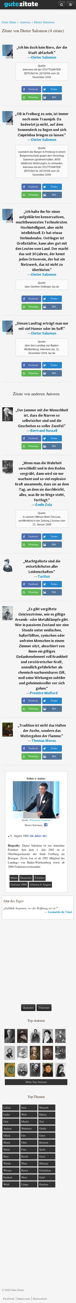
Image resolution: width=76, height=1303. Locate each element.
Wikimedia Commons (39, 820)
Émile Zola (43, 504)
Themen (44, 1007)
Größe (42, 1128)
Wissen (7, 1170)
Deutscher (26, 877)
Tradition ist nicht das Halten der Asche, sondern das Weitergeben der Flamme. (42, 730)
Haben (43, 1114)
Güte (24, 1142)
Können (43, 1142)
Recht (24, 1156)
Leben (7, 1107)
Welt (24, 1114)
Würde (7, 1163)
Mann (14, 877)
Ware (24, 1163)
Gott (5, 1121)
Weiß (6, 1184)
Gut (23, 1135)
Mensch (43, 1107)
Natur (6, 1149)
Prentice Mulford (44, 692)
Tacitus (44, 576)
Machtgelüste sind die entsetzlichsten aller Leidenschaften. (42, 566)
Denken (43, 1184)
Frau (23, 1149)
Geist (42, 1156)
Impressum (24, 1298)
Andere (7, 1128)
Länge (24, 1184)
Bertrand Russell (43, 430)
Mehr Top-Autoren (36, 1082)
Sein (23, 1107)
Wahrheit (26, 1128)
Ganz (42, 1135)
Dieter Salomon (43, 57)
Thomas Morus (43, 740)
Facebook (8, 1298)
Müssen (43, 1163)
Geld (42, 1177)
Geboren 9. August (40, 884)
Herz (6, 1156)
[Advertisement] (38, 963)
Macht (25, 1121)
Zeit (41, 1121)
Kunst (24, 1170)
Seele (42, 1149)
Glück (6, 1135)
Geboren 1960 (19, 884)
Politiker (40, 877)
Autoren (28, 1007)
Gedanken (45, 1170)
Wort (24, 1177)
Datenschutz (40, 1298)
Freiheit (7, 1177)
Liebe (6, 1114)
